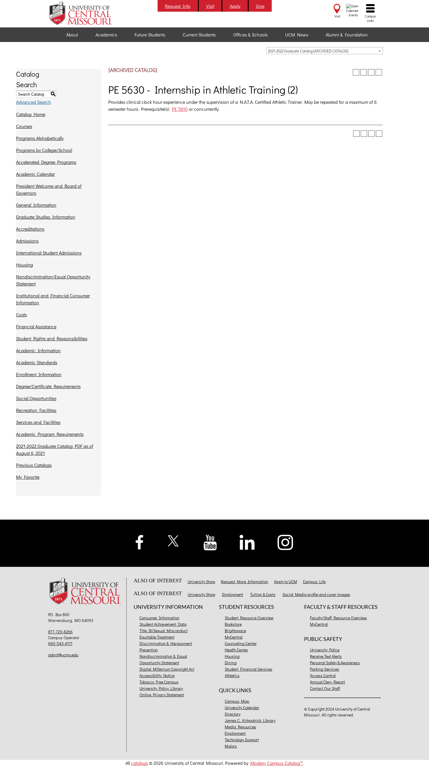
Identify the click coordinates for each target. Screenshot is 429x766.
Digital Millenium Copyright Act (166, 669)
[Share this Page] (363, 72)
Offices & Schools (250, 34)
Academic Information (38, 350)
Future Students (150, 34)
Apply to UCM (285, 581)
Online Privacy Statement (161, 694)
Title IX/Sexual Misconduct (163, 630)
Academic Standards (36, 362)
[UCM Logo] (86, 592)
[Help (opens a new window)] (379, 72)
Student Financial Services (248, 669)
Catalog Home (30, 114)
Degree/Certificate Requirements (48, 386)
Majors (231, 746)
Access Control (323, 675)
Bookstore (233, 624)
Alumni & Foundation (347, 34)
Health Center (236, 650)
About (72, 34)
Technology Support (242, 739)
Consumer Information (159, 617)
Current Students (199, 34)
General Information (36, 205)
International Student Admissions (48, 253)
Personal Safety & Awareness (335, 662)
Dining (231, 662)
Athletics (232, 675)
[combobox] (324, 50)
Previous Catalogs (34, 465)
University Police (324, 650)
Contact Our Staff (325, 688)
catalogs (139, 763)
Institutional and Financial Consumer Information (53, 299)
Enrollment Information (39, 374)
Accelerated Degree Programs (46, 162)
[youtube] (210, 542)
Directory (232, 714)
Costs (21, 314)
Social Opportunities (36, 398)
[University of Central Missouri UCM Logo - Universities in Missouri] (86, 13)
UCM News (296, 34)
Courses (24, 126)
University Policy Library (161, 688)
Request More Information (244, 581)
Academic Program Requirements (49, 434)
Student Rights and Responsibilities (51, 338)
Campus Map (237, 701)
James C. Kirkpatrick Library (250, 720)
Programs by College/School (44, 150)
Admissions (27, 241)
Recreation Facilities (36, 410)
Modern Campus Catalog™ (276, 763)
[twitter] (173, 540)
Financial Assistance (36, 326)
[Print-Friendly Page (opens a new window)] (371, 72)
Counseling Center (241, 643)
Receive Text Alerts (326, 656)
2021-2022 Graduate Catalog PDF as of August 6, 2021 (54, 449)
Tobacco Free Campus (159, 682)
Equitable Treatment (157, 637)
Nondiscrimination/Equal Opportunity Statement (53, 280)
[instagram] (285, 542)
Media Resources (240, 727)
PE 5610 (180, 109)
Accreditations (30, 229)
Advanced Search (33, 102)
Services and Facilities (38, 422)
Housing (24, 265)
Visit (210, 6)
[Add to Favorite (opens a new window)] (356, 72)
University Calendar (242, 707)
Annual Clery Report (327, 682)
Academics (106, 34)
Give (260, 6)
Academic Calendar (35, 174)
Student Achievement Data (162, 624)
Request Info (178, 6)
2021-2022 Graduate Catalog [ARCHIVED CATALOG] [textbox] (308, 50)
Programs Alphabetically (40, 138)
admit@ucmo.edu (63, 655)
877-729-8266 (60, 631)
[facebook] (139, 541)
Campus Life (314, 581)
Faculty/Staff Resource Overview (338, 617)
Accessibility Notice (157, 675)
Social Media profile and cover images (316, 594)
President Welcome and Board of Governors (48, 189)
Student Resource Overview (249, 617)
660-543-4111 (60, 643)
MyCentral (234, 637)
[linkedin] (247, 542)
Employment (232, 594)
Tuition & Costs (262, 594)
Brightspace (235, 630)
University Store (201, 581)
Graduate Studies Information (45, 217)
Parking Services (324, 669)
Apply (235, 6)
